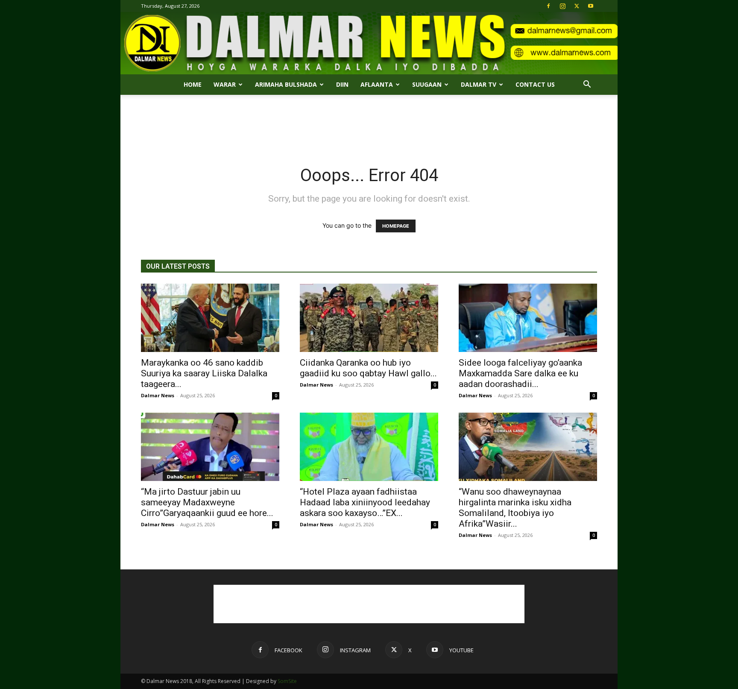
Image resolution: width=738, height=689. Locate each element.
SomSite (287, 681)
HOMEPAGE (395, 226)
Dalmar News (157, 395)
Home (193, 84)
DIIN (342, 84)
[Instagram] (562, 6)
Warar (225, 84)
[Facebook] (548, 6)
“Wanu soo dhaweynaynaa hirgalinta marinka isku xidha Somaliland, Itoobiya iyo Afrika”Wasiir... (515, 508)
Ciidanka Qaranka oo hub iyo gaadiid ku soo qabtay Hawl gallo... (368, 368)
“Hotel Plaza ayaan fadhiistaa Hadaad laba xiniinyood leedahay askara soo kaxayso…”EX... (365, 502)
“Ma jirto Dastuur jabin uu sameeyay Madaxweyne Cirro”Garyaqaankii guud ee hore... (207, 502)
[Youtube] (590, 6)
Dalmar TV (478, 84)
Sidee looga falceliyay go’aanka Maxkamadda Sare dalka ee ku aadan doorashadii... (520, 373)
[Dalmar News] (369, 43)
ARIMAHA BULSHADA (286, 84)
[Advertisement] (369, 124)
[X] (576, 6)
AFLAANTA (376, 84)
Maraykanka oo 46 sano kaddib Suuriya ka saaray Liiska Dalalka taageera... (204, 373)
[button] (587, 85)
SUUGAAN (427, 84)
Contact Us (535, 84)
